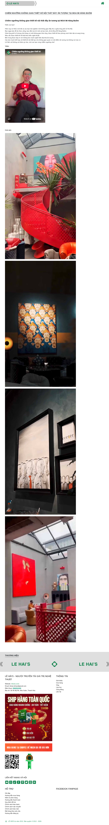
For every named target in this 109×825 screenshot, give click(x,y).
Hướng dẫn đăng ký (11, 813)
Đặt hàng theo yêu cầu (12, 811)
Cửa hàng (59, 683)
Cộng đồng (60, 689)
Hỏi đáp (7, 793)
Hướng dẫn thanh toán (12, 800)
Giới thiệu (59, 680)
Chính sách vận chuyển (13, 806)
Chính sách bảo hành (12, 804)
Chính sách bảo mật (12, 809)
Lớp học (59, 687)
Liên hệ (58, 692)
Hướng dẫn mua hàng (12, 795)
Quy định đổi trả (10, 802)
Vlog (57, 685)
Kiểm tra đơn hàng (11, 797)
